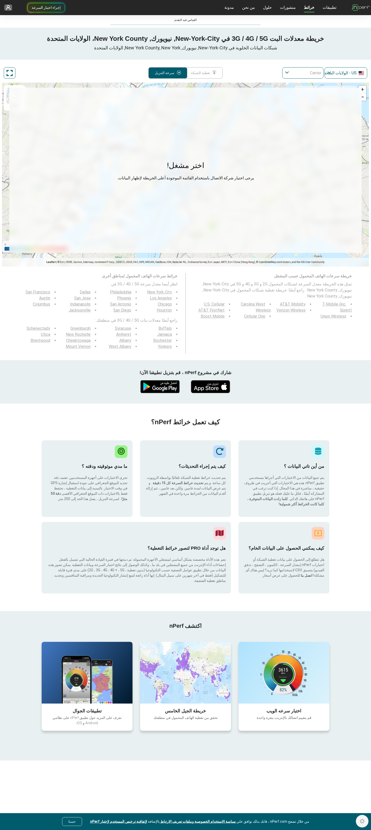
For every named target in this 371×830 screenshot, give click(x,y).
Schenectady (38, 328)
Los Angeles (161, 298)
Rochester (162, 340)
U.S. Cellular (214, 304)
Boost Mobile (213, 316)
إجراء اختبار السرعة (46, 8)
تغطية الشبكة (200, 73)
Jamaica (164, 334)
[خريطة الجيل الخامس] (185, 673)
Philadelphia (120, 292)
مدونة (229, 7)
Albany (125, 340)
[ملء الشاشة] (9, 73)
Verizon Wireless (291, 310)
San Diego (122, 310)
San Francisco (37, 292)
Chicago (165, 304)
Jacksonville (80, 310)
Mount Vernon (78, 346)
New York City (159, 292)
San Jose (82, 298)
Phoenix (124, 298)
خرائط (309, 7)
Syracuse (123, 328)
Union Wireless (333, 316)
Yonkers (165, 346)
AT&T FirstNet (211, 310)
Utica (45, 334)
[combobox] (346, 73)
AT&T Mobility (293, 304)
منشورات (288, 7)
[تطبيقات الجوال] (87, 672)
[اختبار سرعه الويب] (283, 672)
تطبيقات (329, 7)
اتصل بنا (306, 575)
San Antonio (120, 304)
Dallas (85, 292)
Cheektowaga (78, 340)
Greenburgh (80, 328)
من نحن (248, 7)
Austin (44, 298)
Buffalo (165, 328)
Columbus (41, 304)
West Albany (120, 346)
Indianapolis (80, 304)
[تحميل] (210, 386)
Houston (164, 310)
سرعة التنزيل (164, 73)
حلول (267, 7)
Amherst (123, 334)
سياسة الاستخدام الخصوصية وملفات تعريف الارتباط (198, 821)
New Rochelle (78, 334)
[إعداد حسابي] (10, 7)
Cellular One (254, 316)
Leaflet (51, 262)
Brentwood (40, 340)
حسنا (72, 821)
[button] (362, 89)
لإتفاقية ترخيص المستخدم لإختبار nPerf (118, 821)
